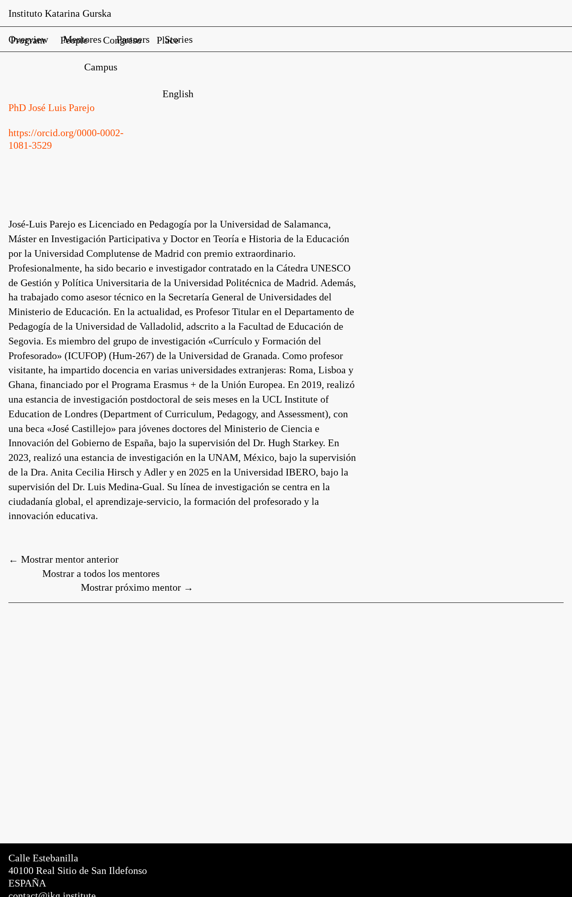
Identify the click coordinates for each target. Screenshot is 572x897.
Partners (132, 39)
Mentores (82, 39)
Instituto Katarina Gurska (59, 13)
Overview (28, 39)
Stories (179, 39)
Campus (100, 67)
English (177, 93)
